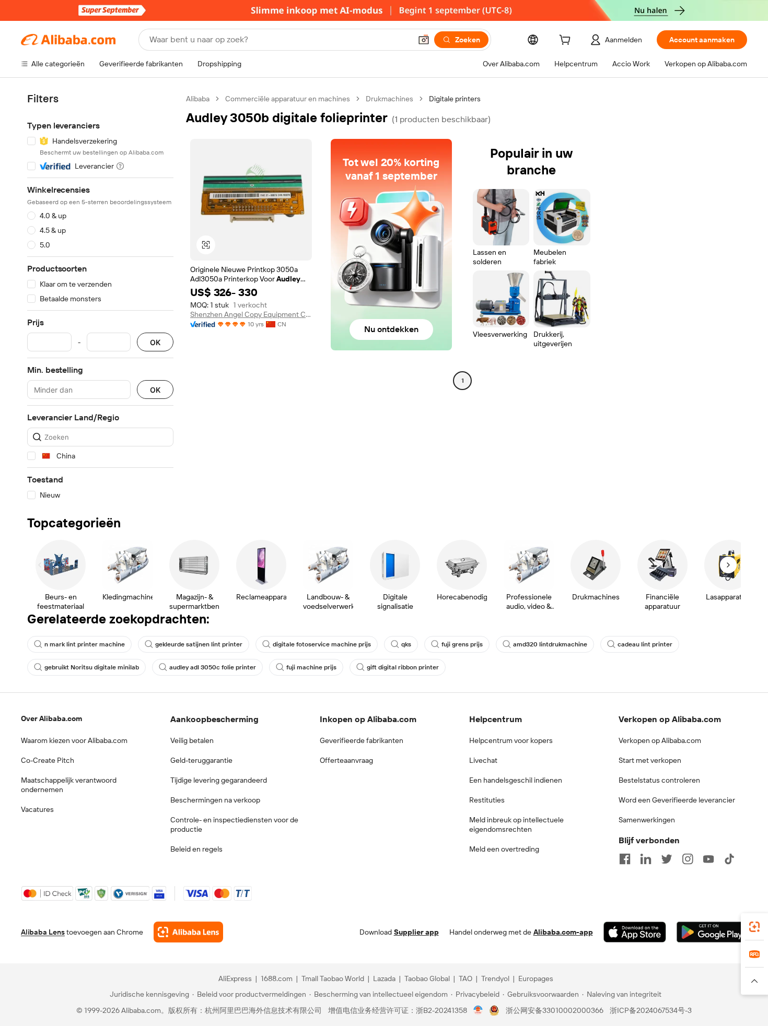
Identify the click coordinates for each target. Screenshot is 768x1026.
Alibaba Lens (43, 932)
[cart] (567, 41)
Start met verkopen (650, 760)
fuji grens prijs (462, 644)
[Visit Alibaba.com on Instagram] (687, 859)
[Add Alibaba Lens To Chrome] (188, 932)
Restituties (487, 800)
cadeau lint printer (645, 644)
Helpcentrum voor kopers (511, 740)
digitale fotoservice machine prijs (322, 644)
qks (406, 644)
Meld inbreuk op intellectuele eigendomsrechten (516, 824)
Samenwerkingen (647, 820)
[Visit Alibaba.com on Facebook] (625, 859)
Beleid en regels (196, 849)
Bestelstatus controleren (659, 780)
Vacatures (37, 809)
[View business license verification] (478, 1010)
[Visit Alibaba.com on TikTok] (729, 859)
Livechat (483, 760)
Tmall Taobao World (332, 978)
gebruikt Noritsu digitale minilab (91, 667)
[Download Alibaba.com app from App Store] (634, 932)
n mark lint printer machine (84, 644)
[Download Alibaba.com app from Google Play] (712, 932)
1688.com (277, 978)
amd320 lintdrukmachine (550, 644)
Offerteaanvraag (346, 760)
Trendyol (495, 978)
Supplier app (416, 932)
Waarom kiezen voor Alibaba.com (74, 740)
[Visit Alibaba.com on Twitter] (666, 859)
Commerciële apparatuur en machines (287, 99)
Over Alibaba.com (51, 718)
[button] (423, 39)
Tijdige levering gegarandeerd (218, 780)
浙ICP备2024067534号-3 (651, 1010)
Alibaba (198, 99)
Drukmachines (389, 99)
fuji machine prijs (311, 667)
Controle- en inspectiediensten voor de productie (234, 824)
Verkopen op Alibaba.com (660, 740)
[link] (754, 926)
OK (155, 342)
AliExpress (235, 978)
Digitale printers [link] (455, 99)
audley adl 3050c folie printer (212, 667)
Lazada (384, 978)
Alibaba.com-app (563, 932)
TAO (465, 978)
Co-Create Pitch (47, 760)
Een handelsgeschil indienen (515, 780)
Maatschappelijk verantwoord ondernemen (69, 785)
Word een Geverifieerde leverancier (677, 800)
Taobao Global (427, 978)
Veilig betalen (192, 740)
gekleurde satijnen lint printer (198, 644)
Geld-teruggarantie (201, 760)
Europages (535, 978)
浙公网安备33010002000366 (554, 1010)
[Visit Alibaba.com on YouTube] (708, 859)
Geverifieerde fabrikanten (361, 740)
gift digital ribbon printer (403, 667)
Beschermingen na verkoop (215, 800)
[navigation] (100, 297)
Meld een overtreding (504, 849)
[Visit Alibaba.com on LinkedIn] (645, 859)
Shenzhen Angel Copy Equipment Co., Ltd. (251, 314)
